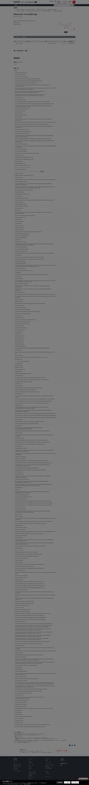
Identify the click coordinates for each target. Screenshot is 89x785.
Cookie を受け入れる (75, 782)
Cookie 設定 (60, 782)
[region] (44, 782)
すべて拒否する (67, 782)
